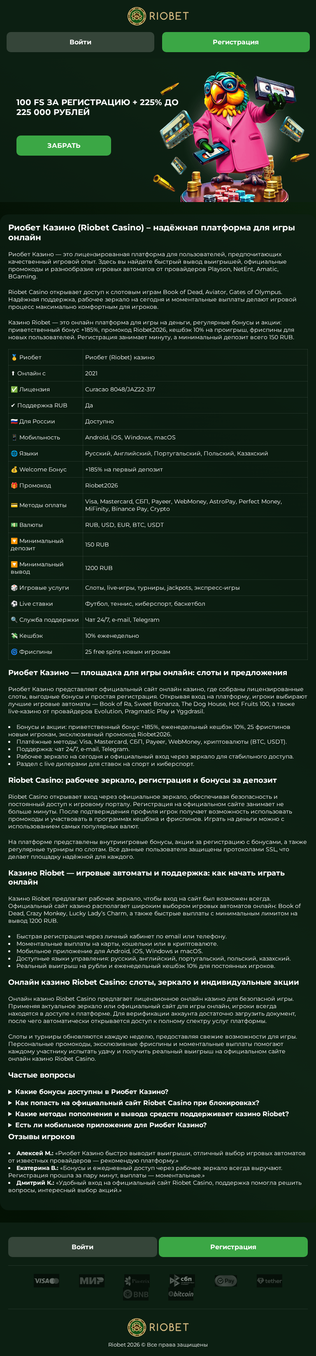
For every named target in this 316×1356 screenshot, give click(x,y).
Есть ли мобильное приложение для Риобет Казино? (111, 1125)
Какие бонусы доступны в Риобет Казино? (91, 1092)
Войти (80, 42)
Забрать (64, 145)
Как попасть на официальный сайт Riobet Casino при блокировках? (137, 1103)
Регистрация (236, 42)
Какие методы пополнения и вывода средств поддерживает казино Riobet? (152, 1114)
